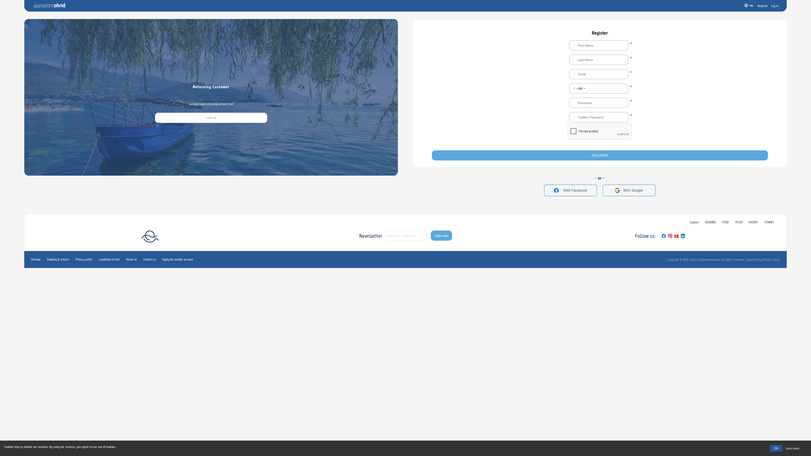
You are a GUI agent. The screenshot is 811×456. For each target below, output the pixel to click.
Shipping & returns (58, 259)
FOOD (725, 222)
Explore (694, 222)
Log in (211, 117)
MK (751, 6)
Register (600, 155)
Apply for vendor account (177, 259)
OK (776, 448)
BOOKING (710, 222)
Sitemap (35, 259)
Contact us (149, 259)
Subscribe (441, 236)
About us (131, 259)
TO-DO (739, 222)
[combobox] (577, 88)
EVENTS (753, 222)
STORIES (769, 222)
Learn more (792, 448)
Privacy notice (84, 259)
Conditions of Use (109, 259)
